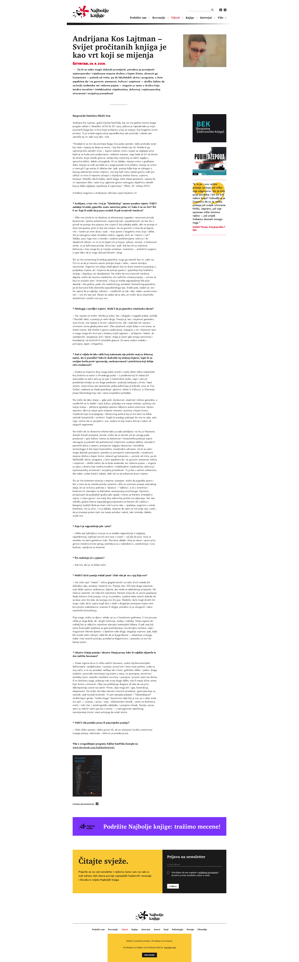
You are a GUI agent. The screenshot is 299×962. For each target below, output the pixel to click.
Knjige (190, 17)
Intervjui (206, 17)
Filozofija (202, 929)
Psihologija (177, 929)
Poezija (190, 929)
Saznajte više (170, 947)
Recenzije (158, 17)
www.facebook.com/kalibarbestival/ (94, 747)
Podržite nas (138, 17)
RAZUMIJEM (149, 955)
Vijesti (175, 17)
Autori (157, 929)
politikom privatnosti (208, 872)
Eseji (166, 929)
